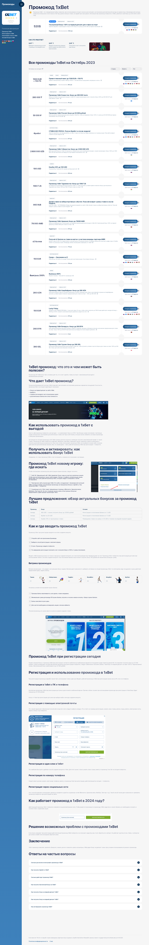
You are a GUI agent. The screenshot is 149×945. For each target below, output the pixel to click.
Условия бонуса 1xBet (8, 37)
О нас (51, 941)
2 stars (8, 18)
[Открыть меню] (21, 4)
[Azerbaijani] (5, 41)
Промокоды (8, 4)
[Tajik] (3, 43)
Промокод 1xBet (7, 31)
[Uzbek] (5, 43)
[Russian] (13, 41)
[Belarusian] (7, 41)
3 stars (10, 18)
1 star (6, 18)
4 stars (12, 18)
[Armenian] (3, 41)
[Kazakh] (11, 41)
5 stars (14, 18)
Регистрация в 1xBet (8, 33)
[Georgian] (9, 41)
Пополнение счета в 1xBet (9, 35)
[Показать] (102, 27)
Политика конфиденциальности (38, 941)
